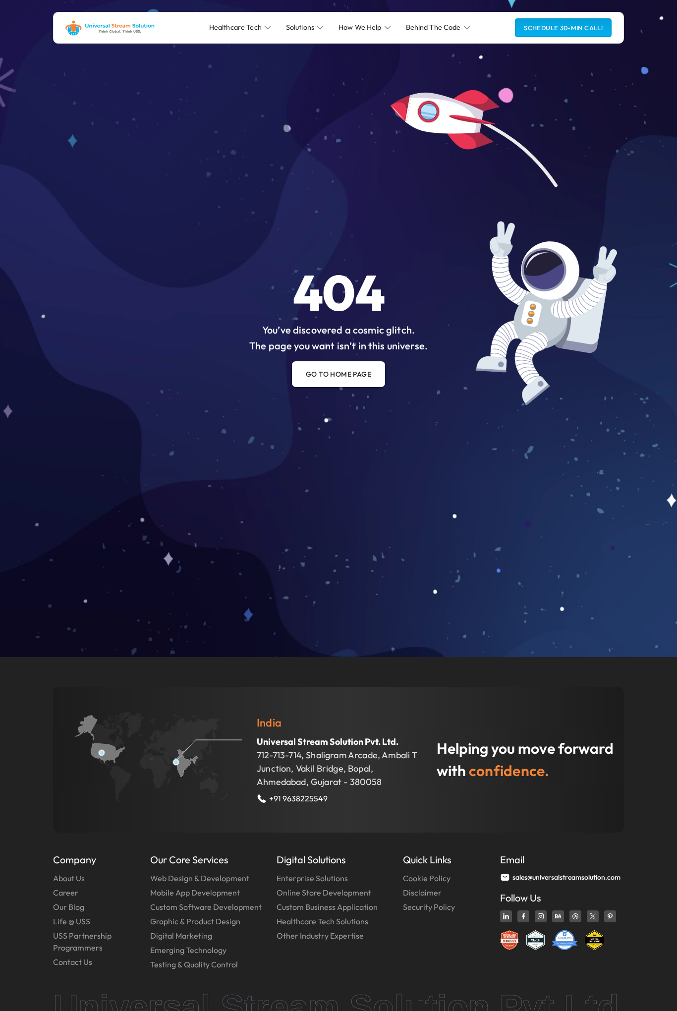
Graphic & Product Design (195, 921)
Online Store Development (324, 893)
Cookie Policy (427, 878)
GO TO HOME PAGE (338, 374)
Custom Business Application (327, 907)
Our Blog (68, 907)
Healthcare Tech (235, 27)
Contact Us (72, 962)
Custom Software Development (206, 907)
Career (65, 893)
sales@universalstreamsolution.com (566, 877)
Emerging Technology (188, 950)
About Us (69, 878)
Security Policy (429, 907)
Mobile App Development (195, 893)
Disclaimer (422, 893)
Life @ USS (71, 921)
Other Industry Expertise (320, 936)
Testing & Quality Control (194, 964)
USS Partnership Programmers (82, 942)
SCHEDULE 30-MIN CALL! (563, 28)
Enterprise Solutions (312, 878)
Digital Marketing (181, 936)
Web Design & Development (199, 878)
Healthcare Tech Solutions (322, 921)
